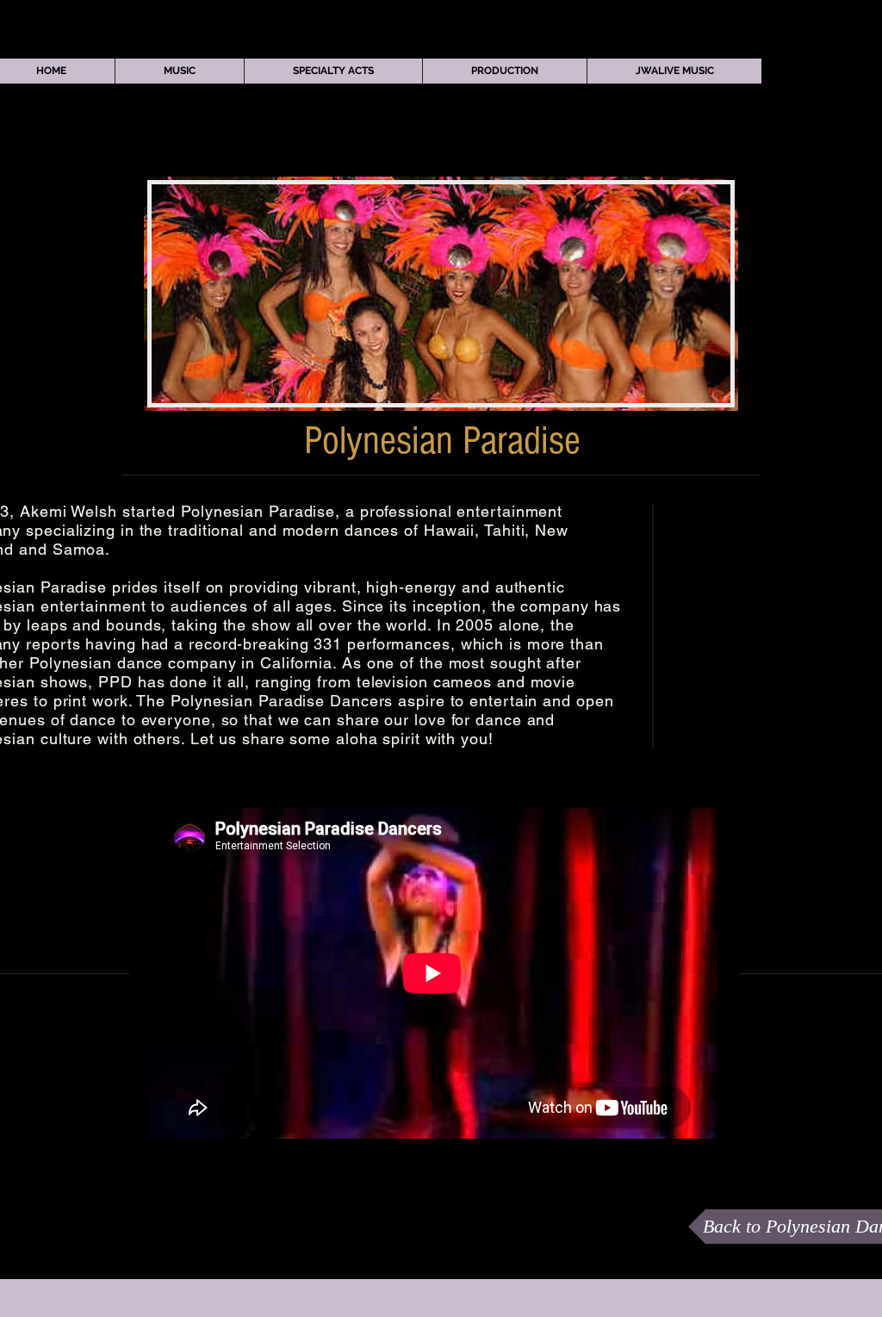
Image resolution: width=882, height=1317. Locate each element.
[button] (179, 71)
